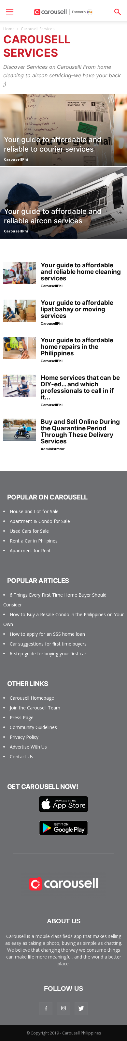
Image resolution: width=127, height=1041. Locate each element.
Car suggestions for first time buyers (48, 644)
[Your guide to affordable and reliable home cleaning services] (19, 273)
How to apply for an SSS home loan (47, 634)
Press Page (22, 717)
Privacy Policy (24, 737)
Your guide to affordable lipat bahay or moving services (77, 309)
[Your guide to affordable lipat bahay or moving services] (19, 311)
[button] (118, 12)
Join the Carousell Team (35, 708)
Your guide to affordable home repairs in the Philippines (77, 346)
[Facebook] (45, 1008)
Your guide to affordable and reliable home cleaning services (81, 271)
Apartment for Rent (30, 550)
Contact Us (21, 756)
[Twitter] (81, 1008)
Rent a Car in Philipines (34, 541)
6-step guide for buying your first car (48, 653)
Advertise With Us (28, 747)
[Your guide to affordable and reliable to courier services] (63, 149)
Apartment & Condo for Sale (40, 521)
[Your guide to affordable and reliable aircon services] (63, 222)
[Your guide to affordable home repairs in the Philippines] (19, 348)
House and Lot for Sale (34, 511)
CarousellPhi (16, 159)
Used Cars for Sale (29, 531)
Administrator (52, 449)
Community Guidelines (33, 727)
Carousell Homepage (32, 698)
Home (9, 29)
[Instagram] (63, 1008)
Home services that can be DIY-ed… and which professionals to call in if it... (80, 387)
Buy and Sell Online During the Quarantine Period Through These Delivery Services (80, 431)
